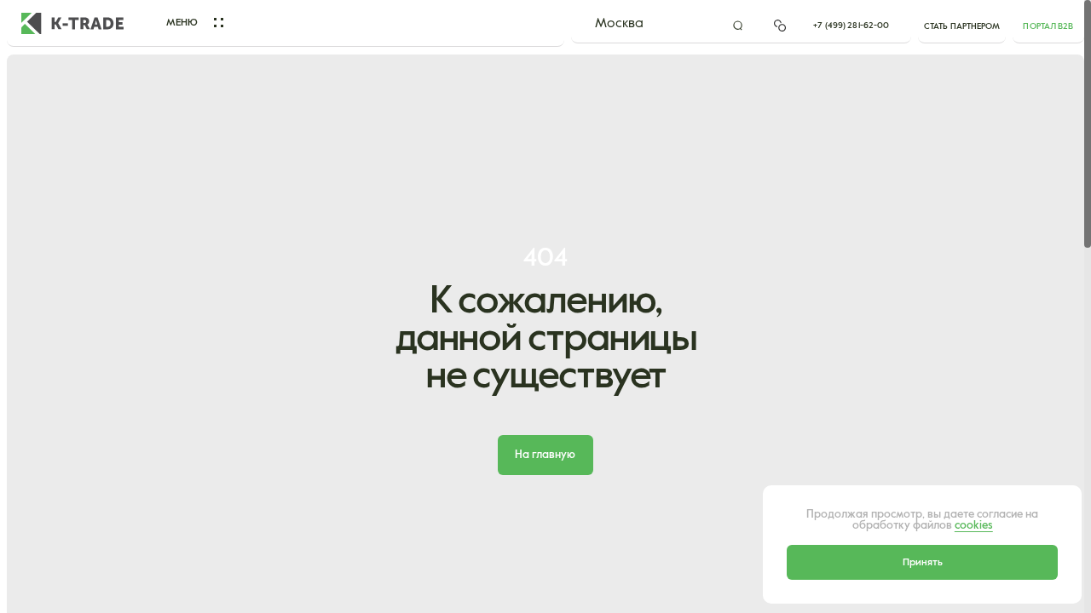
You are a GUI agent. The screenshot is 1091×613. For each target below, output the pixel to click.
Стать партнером (962, 26)
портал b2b (1048, 26)
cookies (974, 525)
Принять (923, 562)
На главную (545, 455)
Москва (619, 24)
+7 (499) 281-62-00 (851, 25)
